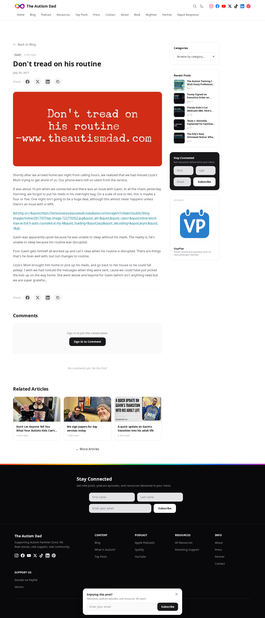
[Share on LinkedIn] (48, 82)
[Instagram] (211, 6)
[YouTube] (224, 6)
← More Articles (87, 449)
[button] (87, 129)
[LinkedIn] (242, 6)
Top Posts (81, 14)
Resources (63, 14)
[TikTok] (236, 6)
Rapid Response (188, 14)
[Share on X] (38, 82)
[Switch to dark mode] (202, 6)
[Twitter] (230, 6)
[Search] (195, 6)
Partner (167, 14)
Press (96, 14)
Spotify (139, 549)
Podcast (46, 14)
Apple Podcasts (145, 542)
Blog (33, 14)
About (125, 14)
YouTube (140, 556)
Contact (110, 14)
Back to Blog (27, 44)
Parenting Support (187, 549)
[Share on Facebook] (27, 82)
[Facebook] (217, 6)
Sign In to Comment (87, 341)
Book (137, 14)
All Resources (183, 542)
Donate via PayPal (26, 580)
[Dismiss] (176, 594)
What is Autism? (105, 549)
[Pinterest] (248, 6)
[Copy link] (58, 82)
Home (20, 14)
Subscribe (204, 182)
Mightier (151, 14)
